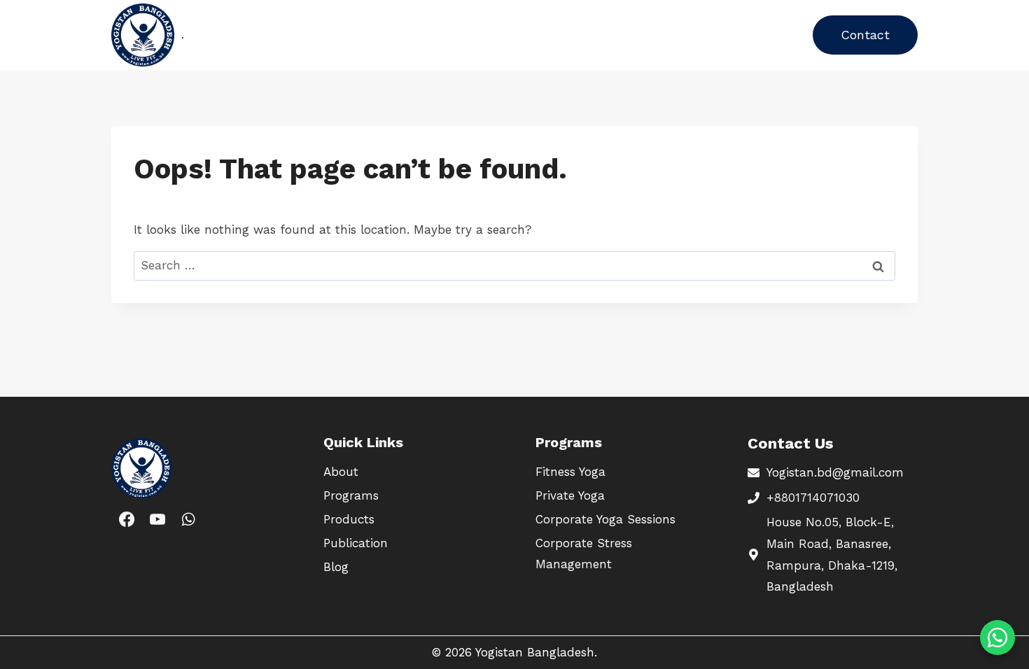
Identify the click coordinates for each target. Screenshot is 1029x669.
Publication (443, 34)
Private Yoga (570, 495)
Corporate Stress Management (584, 554)
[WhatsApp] (188, 519)
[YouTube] (157, 519)
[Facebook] (126, 519)
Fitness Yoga (571, 472)
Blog (558, 34)
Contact (865, 34)
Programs (296, 34)
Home (234, 34)
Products (367, 34)
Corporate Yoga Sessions (606, 519)
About (510, 34)
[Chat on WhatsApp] (997, 637)
